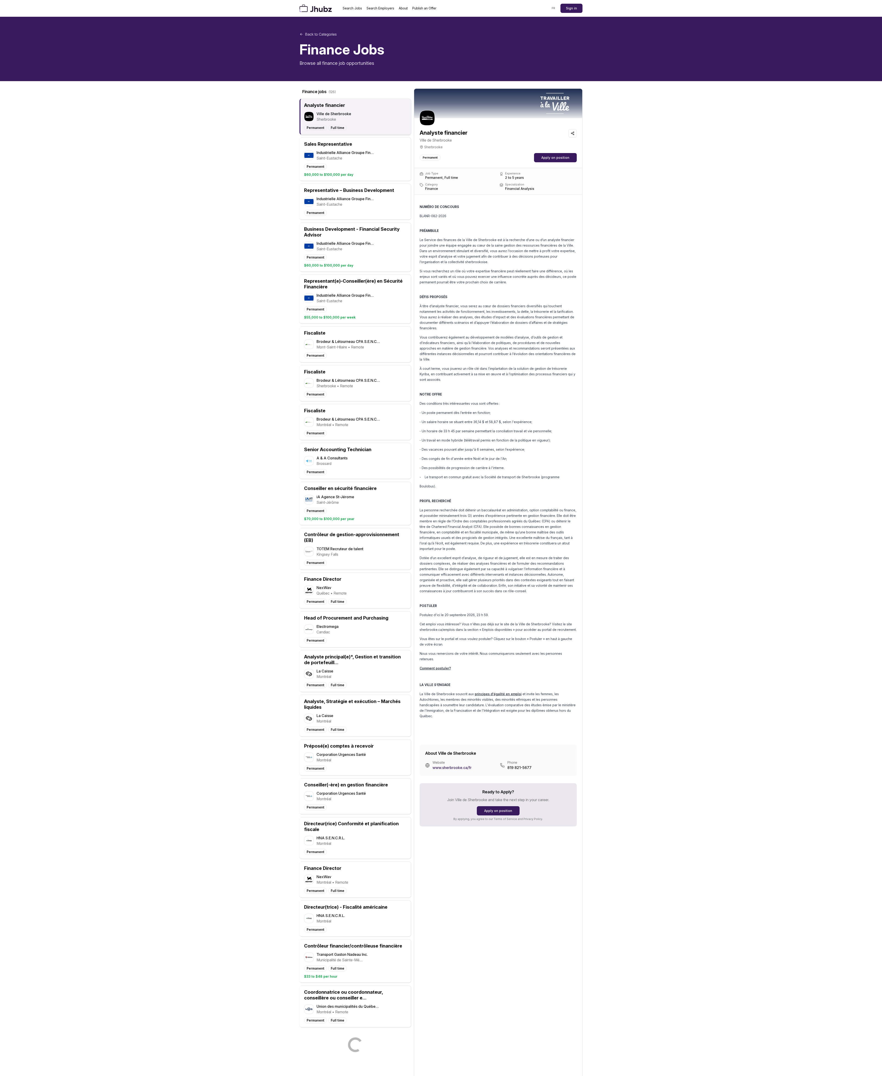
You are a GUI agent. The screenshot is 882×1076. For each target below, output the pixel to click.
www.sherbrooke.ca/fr (452, 767)
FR (553, 8)
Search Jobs (352, 8)
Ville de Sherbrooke (436, 140)
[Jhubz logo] (317, 8)
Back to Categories (321, 34)
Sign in (571, 8)
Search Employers (380, 8)
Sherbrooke (433, 147)
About (403, 8)
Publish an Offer (424, 8)
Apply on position (555, 157)
